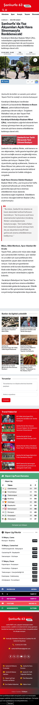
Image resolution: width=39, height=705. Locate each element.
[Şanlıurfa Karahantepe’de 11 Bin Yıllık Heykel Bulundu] (10, 340)
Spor (13, 14)
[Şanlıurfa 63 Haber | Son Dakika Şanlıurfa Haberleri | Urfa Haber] (16, 4)
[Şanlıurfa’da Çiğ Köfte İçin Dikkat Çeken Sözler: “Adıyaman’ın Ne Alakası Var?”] (28, 359)
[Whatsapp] (25, 656)
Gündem (5, 14)
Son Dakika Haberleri (12, 684)
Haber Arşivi (27, 684)
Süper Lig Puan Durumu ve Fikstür (9, 679)
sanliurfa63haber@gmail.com (20, 648)
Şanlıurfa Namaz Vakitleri (9, 673)
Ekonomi (35, 14)
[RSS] (28, 656)
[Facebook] (10, 656)
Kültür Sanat (15, 20)
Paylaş (6, 81)
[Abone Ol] (36, 82)
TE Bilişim (24, 691)
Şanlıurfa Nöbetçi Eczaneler (10, 667)
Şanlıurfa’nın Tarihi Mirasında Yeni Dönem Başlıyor (9, 367)
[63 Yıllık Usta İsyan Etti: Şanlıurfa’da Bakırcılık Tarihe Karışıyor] (28, 322)
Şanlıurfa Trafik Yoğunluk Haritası (26, 673)
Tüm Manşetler (27, 678)
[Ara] (3, 10)
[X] (14, 656)
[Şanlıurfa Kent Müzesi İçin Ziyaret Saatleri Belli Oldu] (10, 322)
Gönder (6, 400)
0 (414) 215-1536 (20, 644)
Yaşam (27, 14)
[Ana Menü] (6, 10)
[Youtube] (21, 656)
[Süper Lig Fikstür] (36, 532)
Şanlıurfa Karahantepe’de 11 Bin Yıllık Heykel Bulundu (10, 347)
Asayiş (19, 14)
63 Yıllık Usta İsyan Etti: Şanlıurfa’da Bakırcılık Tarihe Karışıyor (28, 329)
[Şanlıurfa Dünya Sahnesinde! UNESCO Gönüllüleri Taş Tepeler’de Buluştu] (28, 340)
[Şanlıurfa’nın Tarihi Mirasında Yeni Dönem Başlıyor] (10, 359)
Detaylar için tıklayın (19, 525)
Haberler (4, 20)
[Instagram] (17, 656)
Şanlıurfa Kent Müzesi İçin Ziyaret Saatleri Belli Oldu (9, 329)
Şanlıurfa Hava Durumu (26, 667)
